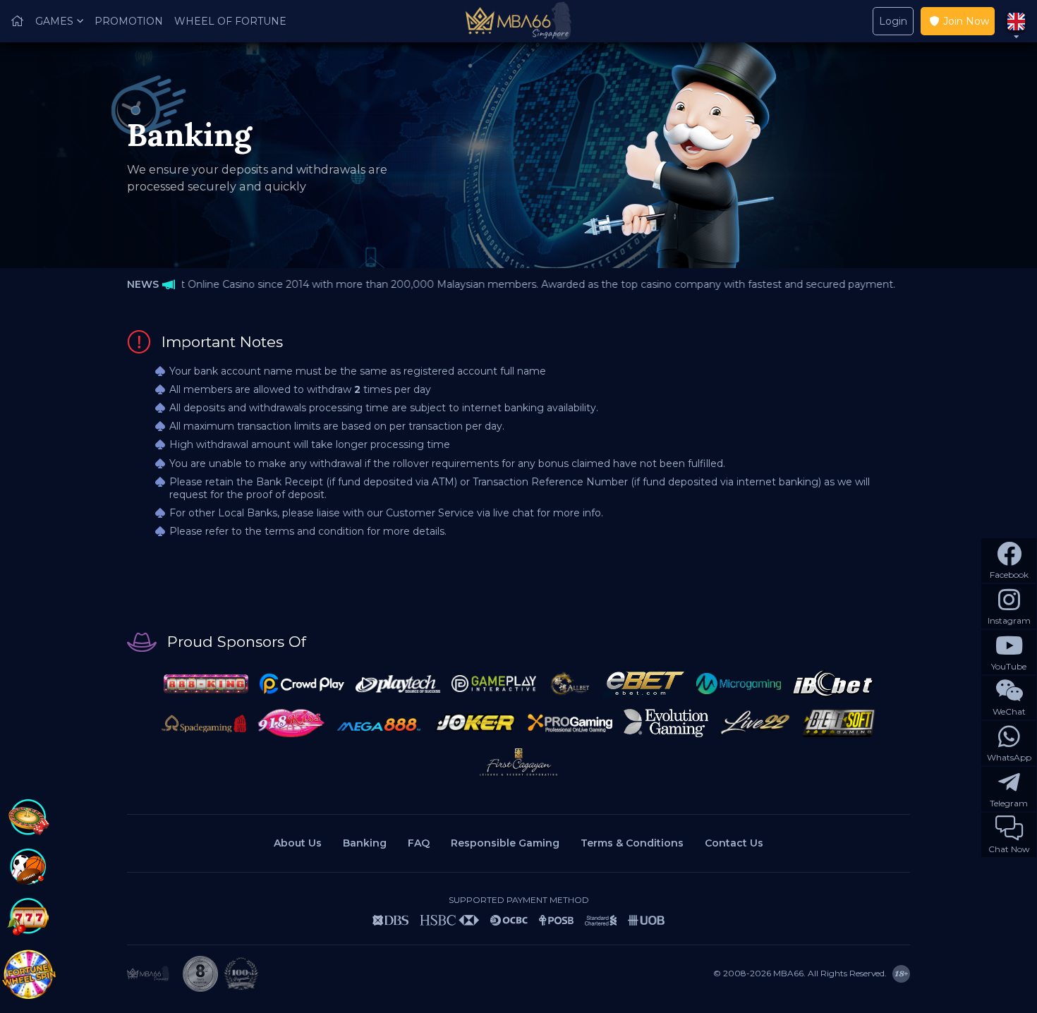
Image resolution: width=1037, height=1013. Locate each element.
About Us (298, 843)
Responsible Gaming (505, 843)
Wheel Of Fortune (230, 21)
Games (54, 21)
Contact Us (734, 843)
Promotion (129, 21)
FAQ (419, 843)
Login (893, 21)
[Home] (17, 21)
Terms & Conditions (632, 843)
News (143, 284)
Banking (365, 843)
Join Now (966, 21)
